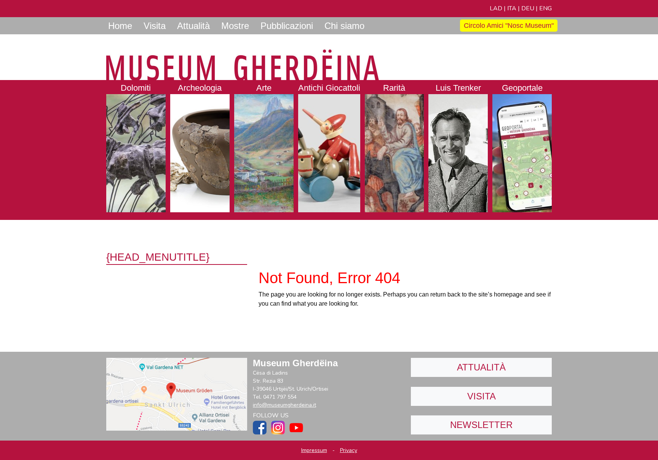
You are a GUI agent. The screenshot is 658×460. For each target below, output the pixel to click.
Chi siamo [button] (344, 26)
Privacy (348, 450)
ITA (511, 8)
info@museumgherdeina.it (284, 405)
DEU (527, 8)
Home (120, 26)
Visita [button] (155, 26)
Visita (481, 396)
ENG (545, 8)
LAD (496, 8)
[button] (136, 146)
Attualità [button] (193, 26)
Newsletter (481, 425)
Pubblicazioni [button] (286, 26)
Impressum (314, 450)
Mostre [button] (235, 26)
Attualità (481, 367)
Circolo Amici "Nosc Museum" (509, 25)
